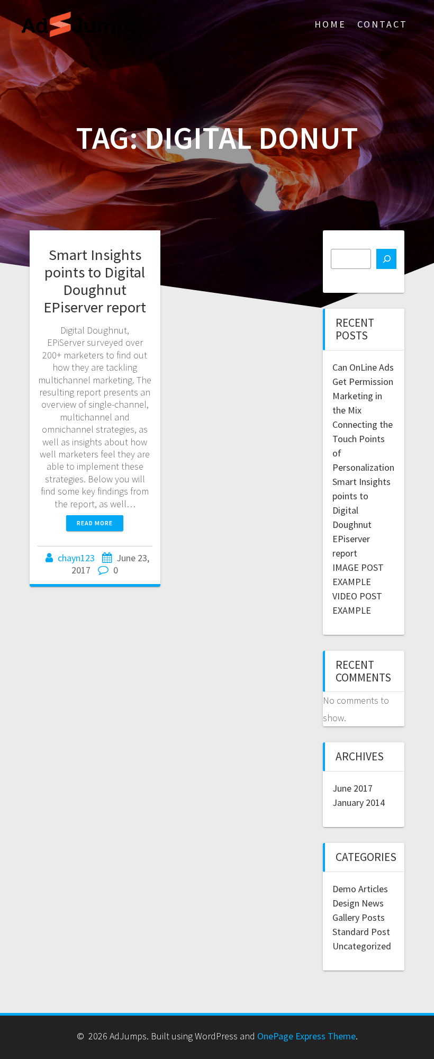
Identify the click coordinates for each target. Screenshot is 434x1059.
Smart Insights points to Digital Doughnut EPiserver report (94, 281)
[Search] (386, 259)
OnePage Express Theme (306, 1036)
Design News (358, 903)
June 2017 (352, 788)
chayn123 (76, 558)
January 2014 (358, 802)
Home (330, 24)
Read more (95, 523)
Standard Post (361, 932)
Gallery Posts (358, 917)
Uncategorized (361, 946)
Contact (382, 24)
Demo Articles (360, 889)
